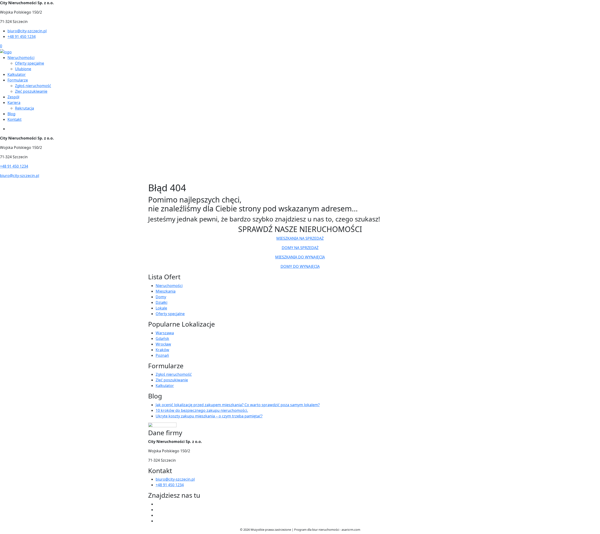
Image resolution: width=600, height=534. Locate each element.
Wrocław (163, 344)
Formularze (18, 80)
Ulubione (23, 68)
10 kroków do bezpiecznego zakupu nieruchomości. (202, 410)
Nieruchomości (21, 57)
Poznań (162, 355)
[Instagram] (157, 520)
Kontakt (15, 119)
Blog (11, 113)
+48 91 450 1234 (22, 36)
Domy (161, 296)
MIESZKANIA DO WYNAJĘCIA (300, 257)
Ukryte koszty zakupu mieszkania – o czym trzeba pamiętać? (209, 416)
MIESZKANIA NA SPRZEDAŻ (300, 238)
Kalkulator (17, 74)
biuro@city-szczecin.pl (27, 30)
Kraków (162, 349)
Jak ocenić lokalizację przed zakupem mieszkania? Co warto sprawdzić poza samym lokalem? (238, 404)
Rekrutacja (24, 108)
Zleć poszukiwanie (31, 91)
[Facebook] (157, 504)
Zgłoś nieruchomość (33, 85)
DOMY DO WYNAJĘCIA (300, 266)
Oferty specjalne (29, 63)
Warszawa (165, 332)
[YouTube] (157, 515)
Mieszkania (166, 291)
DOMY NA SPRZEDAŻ (300, 247)
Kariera (14, 102)
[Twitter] (157, 509)
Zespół (13, 96)
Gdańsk (162, 338)
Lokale (161, 308)
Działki (161, 302)
